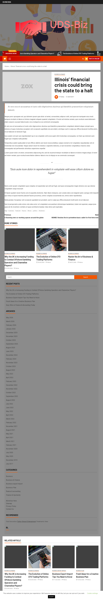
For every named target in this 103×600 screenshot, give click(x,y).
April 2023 (9, 378)
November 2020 (11, 449)
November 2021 (11, 426)
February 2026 (11, 325)
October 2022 (11, 393)
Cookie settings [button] (92, 593)
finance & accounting (13, 491)
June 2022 (9, 408)
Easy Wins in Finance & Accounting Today (20, 305)
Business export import (14, 484)
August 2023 (10, 370)
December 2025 (11, 333)
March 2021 (10, 441)
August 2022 (10, 400)
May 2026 (9, 318)
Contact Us (10, 509)
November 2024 (11, 355)
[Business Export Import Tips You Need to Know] (63, 557)
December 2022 (11, 385)
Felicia (62, 97)
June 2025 (9, 351)
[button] (10, 58)
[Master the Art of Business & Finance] (83, 239)
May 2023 (9, 374)
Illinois (29, 211)
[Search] (83, 59)
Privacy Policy (11, 506)
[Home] (5, 58)
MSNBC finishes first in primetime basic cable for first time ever (75, 216)
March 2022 (10, 419)
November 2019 (11, 460)
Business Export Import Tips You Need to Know (22, 298)
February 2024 (11, 359)
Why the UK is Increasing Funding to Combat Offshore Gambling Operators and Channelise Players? (41, 290)
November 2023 (11, 363)
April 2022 (9, 415)
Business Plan (11, 488)
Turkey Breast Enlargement (26, 522)
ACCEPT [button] (51, 596)
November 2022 (11, 389)
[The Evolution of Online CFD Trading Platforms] (51, 239)
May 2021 (9, 434)
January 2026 (10, 329)
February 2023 (11, 381)
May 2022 (9, 411)
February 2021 (11, 445)
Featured (17, 211)
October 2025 (11, 340)
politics (35, 211)
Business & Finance (60, 74)
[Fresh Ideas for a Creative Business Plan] (87, 557)
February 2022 (11, 423)
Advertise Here (11, 501)
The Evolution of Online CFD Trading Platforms (71, 53)
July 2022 (9, 404)
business (11, 211)
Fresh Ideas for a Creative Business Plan (20, 301)
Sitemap (9, 503)
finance (24, 211)
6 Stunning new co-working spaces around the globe (24, 216)
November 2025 (11, 336)
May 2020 (9, 456)
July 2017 (9, 464)
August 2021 (10, 430)
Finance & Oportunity (13, 495)
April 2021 (9, 437)
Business (9, 476)
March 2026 (10, 321)
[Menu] (10, 58)
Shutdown (42, 211)
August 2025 (10, 348)
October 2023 (11, 366)
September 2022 (12, 396)
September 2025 (12, 344)
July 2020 (9, 452)
